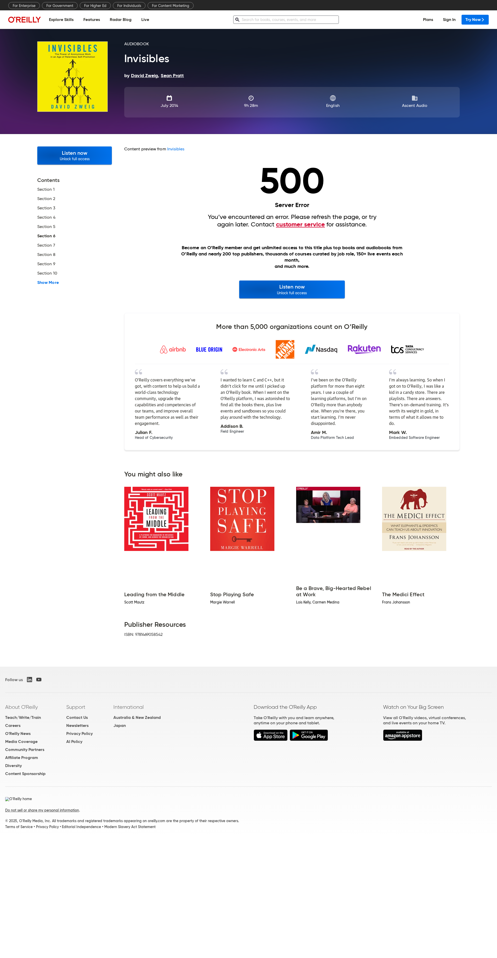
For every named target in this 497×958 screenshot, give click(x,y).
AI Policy (74, 741)
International (128, 707)
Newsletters (77, 725)
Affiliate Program (21, 757)
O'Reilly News (18, 733)
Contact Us (77, 717)
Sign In (449, 19)
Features (91, 19)
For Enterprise (24, 5)
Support (75, 707)
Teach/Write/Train (23, 717)
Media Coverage (21, 741)
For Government (59, 5)
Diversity (13, 765)
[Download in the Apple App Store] (271, 739)
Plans (428, 19)
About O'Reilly (21, 707)
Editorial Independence (81, 826)
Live (145, 19)
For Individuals (129, 5)
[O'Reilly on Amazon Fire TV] (402, 739)
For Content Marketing (170, 5)
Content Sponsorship (25, 773)
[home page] (24, 19)
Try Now (473, 19)
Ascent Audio (414, 105)
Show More (48, 283)
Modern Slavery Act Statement (130, 826)
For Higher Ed (95, 5)
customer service (300, 224)
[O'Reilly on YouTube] (38, 679)
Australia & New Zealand (137, 717)
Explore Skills (61, 19)
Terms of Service (19, 826)
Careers (12, 725)
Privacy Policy (79, 733)
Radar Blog (120, 19)
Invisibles (176, 148)
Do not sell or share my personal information (42, 810)
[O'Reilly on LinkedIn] (29, 679)
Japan (119, 725)
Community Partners (24, 749)
